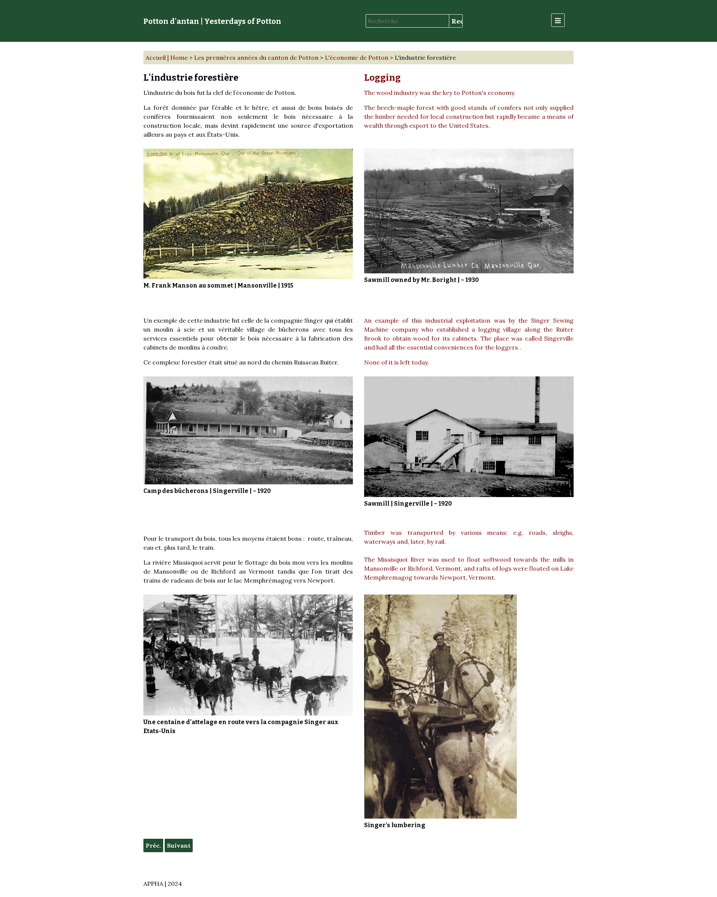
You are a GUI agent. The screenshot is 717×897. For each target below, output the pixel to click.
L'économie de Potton (356, 57)
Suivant (178, 845)
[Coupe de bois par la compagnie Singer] (440, 707)
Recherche (456, 21)
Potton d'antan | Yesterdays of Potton (212, 21)
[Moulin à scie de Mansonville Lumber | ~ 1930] (469, 211)
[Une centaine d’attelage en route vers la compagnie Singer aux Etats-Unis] (248, 655)
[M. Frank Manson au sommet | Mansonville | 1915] (248, 214)
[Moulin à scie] (469, 436)
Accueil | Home (167, 57)
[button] (558, 20)
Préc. (153, 845)
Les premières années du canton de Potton (256, 57)
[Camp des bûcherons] (248, 430)
